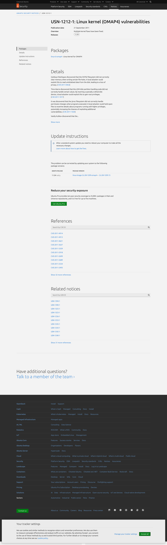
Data (56, 493)
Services (77, 440)
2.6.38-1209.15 (104, 175)
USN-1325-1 (55, 309)
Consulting (77, 409)
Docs (85, 409)
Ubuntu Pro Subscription (60, 487)
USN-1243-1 (55, 328)
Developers (68, 445)
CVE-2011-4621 (57, 241)
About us (54, 510)
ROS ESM (54, 430)
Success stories (65, 440)
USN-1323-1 (55, 312)
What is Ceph (56, 409)
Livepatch (78, 6)
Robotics (20, 430)
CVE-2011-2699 (57, 256)
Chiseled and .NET (91, 472)
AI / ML (19, 425)
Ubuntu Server (22, 451)
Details (22, 53)
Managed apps (56, 419)
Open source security (100, 493)
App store (55, 435)
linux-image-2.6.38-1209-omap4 (85, 175)
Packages (22, 49)
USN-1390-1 (55, 305)
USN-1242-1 (55, 331)
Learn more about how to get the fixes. (71, 148)
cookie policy (43, 538)
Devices (94, 487)
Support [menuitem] (74, 2)
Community (76, 430)
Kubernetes (21, 414)
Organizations (56, 445)
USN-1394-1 (55, 301)
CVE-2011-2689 (57, 260)
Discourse (91, 482)
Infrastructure (65, 493)
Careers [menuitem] (108, 2)
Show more (55, 122)
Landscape (21, 466)
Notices (114, 6)
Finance (92, 498)
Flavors (78, 445)
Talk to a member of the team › (46, 376)
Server (62, 477)
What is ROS (64, 430)
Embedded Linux (67, 435)
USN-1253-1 (55, 320)
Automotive (55, 498)
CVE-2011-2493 (57, 268)
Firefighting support (105, 482)
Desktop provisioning (80, 487)
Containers (21, 472)
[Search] (150, 1)
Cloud (19, 456)
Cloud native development (134, 493)
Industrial (65, 498)
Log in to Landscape (99, 466)
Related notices (25, 64)
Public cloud (130, 456)
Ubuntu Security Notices (28, 13)
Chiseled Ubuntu (75, 472)
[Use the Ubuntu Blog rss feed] (143, 510)
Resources (94, 414)
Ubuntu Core (21, 440)
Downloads (21, 477)
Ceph (19, 409)
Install (53, 404)
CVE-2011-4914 (57, 233)
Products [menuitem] (53, 2)
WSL (68, 477)
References (23, 60)
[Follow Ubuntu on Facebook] (115, 510)
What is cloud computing (60, 456)
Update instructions (26, 56)
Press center (98, 510)
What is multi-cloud (116, 456)
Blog (80, 510)
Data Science (66, 425)
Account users (72, 482)
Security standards (93, 6)
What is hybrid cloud (99, 456)
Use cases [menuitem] (63, 2)
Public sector (76, 498)
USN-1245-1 (55, 324)
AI (52, 493)
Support (61, 404)
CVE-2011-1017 (57, 97)
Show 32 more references (61, 275)
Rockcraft (123, 472)
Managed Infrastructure (81, 493)
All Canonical (141, 2)
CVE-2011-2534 (57, 264)
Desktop (54, 477)
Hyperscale (55, 451)
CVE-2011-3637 (57, 245)
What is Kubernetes (58, 414)
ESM (69, 6)
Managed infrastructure (26, 419)
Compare (72, 466)
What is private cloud (80, 456)
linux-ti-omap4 (56, 56)
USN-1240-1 (55, 335)
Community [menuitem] (85, 2)
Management (81, 435)
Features (54, 440)
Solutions (20, 493)
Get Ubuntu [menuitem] (97, 2)
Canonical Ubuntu (23, 2)
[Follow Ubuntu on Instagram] (126, 510)
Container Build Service (109, 472)
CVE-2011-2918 (57, 252)
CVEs (105, 6)
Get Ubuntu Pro (59, 204)
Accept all (145, 534)
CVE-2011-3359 (57, 248)
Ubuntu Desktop (23, 445)
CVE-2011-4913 (57, 237)
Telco (85, 498)
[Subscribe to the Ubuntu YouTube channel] (132, 510)
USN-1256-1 (55, 316)
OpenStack (21, 404)
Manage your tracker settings (125, 534)
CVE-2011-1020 (69, 112)
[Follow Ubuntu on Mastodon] (110, 510)
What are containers (58, 472)
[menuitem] (142, 1)
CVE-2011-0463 (64, 85)
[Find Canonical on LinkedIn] (121, 510)
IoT (18, 435)
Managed (66, 409)
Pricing (83, 482)
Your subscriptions (58, 482)
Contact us (22, 511)
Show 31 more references (61, 343)
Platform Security (58, 6)
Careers (74, 510)
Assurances (124, 6)
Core (74, 477)
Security (20, 461)
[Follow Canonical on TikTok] (138, 510)
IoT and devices (117, 493)
